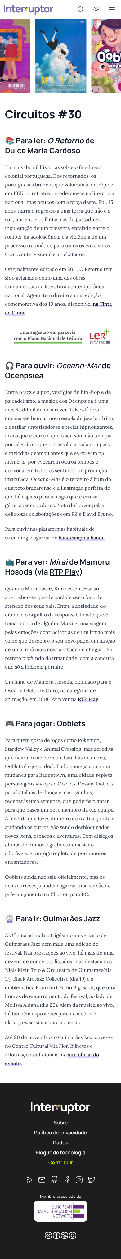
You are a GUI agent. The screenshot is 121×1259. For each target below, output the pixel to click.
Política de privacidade (60, 1132)
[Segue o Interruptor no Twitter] (91, 1179)
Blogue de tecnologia (60, 1152)
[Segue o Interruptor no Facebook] (66, 1179)
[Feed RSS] (29, 1179)
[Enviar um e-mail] (42, 1179)
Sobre (61, 1122)
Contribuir (60, 1162)
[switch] (96, 9)
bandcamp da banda (82, 537)
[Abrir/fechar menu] (111, 9)
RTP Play (64, 571)
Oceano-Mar (78, 365)
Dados (60, 1142)
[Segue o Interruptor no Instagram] (79, 1179)
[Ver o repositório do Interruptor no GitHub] (54, 1179)
